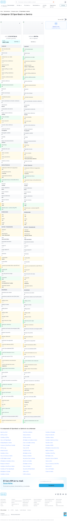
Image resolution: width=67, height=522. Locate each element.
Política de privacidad (60, 505)
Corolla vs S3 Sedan (50, 432)
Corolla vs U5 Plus (5, 437)
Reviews (13, 502)
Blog (56, 504)
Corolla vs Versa (49, 437)
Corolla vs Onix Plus (50, 453)
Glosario (46, 504)
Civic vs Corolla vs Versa (29, 442)
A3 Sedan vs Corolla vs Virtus (7, 461)
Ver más (16, 41)
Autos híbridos (58, 500)
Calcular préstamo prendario (17, 500)
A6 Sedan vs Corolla (5, 471)
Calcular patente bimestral (49, 499)
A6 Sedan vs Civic (27, 453)
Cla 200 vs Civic (27, 450)
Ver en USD (60, 19)
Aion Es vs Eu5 (4, 432)
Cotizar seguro (3, 499)
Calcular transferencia (38, 499)
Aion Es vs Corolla (27, 461)
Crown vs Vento (49, 471)
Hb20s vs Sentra (49, 450)
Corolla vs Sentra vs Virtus (52, 440)
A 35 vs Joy (3, 448)
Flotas (2, 504)
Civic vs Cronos (26, 466)
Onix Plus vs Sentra (27, 432)
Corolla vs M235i (49, 445)
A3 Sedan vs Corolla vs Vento (30, 440)
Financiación (47, 502)
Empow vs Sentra (27, 455)
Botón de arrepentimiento (15, 514)
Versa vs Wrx (49, 461)
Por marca (26, 5)
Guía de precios (58, 502)
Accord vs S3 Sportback (29, 469)
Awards (2, 505)
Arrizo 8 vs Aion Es (50, 434)
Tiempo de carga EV (37, 500)
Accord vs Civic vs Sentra (52, 458)
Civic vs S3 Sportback (6, 440)
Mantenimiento (3, 500)
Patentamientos (25, 502)
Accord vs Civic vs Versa (29, 458)
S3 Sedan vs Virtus (27, 463)
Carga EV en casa (26, 500)
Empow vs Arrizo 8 (5, 463)
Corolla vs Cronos (5, 474)
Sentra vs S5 (48, 466)
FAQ (12, 505)
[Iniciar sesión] (65, 2)
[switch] (65, 19)
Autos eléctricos (3, 502)
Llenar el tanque (59, 499)
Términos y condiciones (49, 505)
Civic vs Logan (26, 445)
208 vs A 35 (25, 471)
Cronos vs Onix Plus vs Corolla (8, 445)
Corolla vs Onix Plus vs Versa (7, 466)
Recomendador (11, 5)
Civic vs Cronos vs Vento (6, 455)
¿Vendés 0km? (25, 504)
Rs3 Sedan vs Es (49, 455)
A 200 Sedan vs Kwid (6, 458)
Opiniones (35, 505)
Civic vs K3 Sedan (50, 469)
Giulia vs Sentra (26, 434)
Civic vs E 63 (26, 448)
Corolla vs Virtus (4, 453)
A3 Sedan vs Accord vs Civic (52, 448)
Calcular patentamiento (27, 499)
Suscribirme (51, 485)
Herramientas (36, 5)
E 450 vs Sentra (26, 474)
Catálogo (63, 5)
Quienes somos (25, 505)
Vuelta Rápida (23, 510)
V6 (8, 510)
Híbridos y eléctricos (48, 500)
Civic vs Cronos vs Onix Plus (52, 463)
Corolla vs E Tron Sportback (7, 469)
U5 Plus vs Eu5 (4, 434)
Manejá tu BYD (36, 504)
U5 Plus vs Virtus (27, 437)
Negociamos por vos (15, 504)
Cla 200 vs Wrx (49, 442)
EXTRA (12, 510)
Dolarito (29, 510)
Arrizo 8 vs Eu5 (4, 450)
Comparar (13, 499)
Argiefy (16, 510)
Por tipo (18, 5)
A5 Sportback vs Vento (6, 442)
